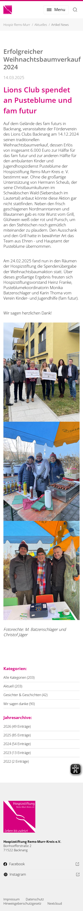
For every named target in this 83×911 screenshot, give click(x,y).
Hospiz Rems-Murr (16, 24)
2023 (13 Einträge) (17, 752)
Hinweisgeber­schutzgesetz (22, 903)
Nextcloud (54, 903)
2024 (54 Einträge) (17, 743)
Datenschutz (35, 899)
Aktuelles (40, 24)
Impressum (11, 899)
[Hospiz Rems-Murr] (7, 10)
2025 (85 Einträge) (17, 735)
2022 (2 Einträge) (16, 761)
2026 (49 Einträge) (17, 726)
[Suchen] (75, 9)
